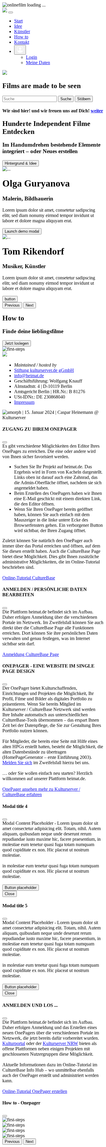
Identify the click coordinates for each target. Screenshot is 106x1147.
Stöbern (83, 99)
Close (9, 894)
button (10, 299)
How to (21, 36)
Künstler (22, 31)
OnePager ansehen (20, 789)
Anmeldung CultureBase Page (30, 654)
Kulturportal (13, 1043)
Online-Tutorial (17, 577)
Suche (65, 99)
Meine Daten (38, 62)
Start (18, 20)
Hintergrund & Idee (21, 163)
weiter (97, 110)
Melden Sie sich (17, 762)
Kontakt (21, 42)
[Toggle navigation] (10, 12)
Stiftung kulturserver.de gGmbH (44, 370)
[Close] (4, 442)
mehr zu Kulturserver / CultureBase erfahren (41, 792)
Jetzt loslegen (17, 343)
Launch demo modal (22, 231)
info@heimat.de (29, 375)
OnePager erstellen (49, 1091)
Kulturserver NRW (60, 1043)
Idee (18, 26)
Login (31, 57)
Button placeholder (21, 887)
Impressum (24, 402)
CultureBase (43, 577)
